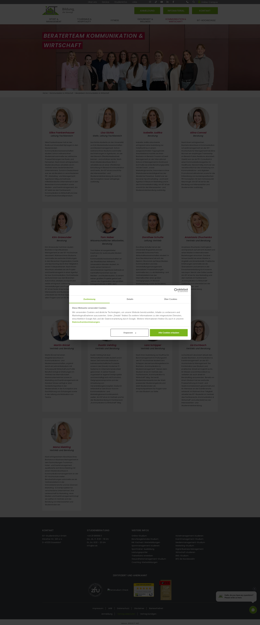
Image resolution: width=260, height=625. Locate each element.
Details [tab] (130, 299)
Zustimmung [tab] (89, 299)
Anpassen (128, 332)
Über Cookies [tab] (170, 299)
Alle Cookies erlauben (168, 332)
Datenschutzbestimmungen (86, 322)
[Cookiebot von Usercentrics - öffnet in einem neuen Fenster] (176, 290)
